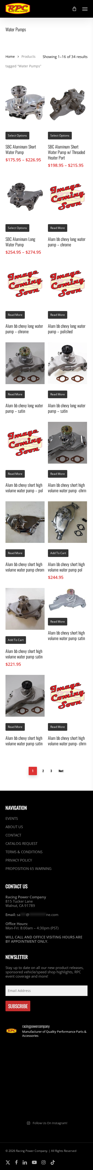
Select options (17, 135)
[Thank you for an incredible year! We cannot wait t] (68, 1104)
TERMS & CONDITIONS (23, 851)
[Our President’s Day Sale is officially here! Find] (25, 1079)
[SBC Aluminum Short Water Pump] (25, 104)
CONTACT (13, 835)
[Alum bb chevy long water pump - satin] (25, 363)
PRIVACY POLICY (18, 860)
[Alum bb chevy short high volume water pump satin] (25, 609)
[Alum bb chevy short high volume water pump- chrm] (67, 696)
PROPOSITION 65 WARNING (28, 868)
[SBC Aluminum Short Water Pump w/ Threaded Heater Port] (67, 104)
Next (61, 771)
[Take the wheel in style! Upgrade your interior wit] (68, 1054)
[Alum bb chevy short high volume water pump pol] (67, 522)
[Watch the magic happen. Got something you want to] (25, 1054)
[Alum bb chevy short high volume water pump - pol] (25, 443)
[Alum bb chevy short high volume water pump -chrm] (67, 443)
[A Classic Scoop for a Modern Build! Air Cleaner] (68, 1079)
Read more (57, 228)
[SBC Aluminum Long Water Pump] (25, 197)
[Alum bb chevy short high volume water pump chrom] (25, 522)
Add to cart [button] (58, 553)
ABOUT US (14, 826)
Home (10, 56)
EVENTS (11, 818)
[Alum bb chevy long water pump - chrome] (67, 197)
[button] (85, 8)
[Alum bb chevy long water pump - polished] (67, 284)
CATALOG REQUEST (21, 843)
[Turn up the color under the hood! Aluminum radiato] (25, 1104)
